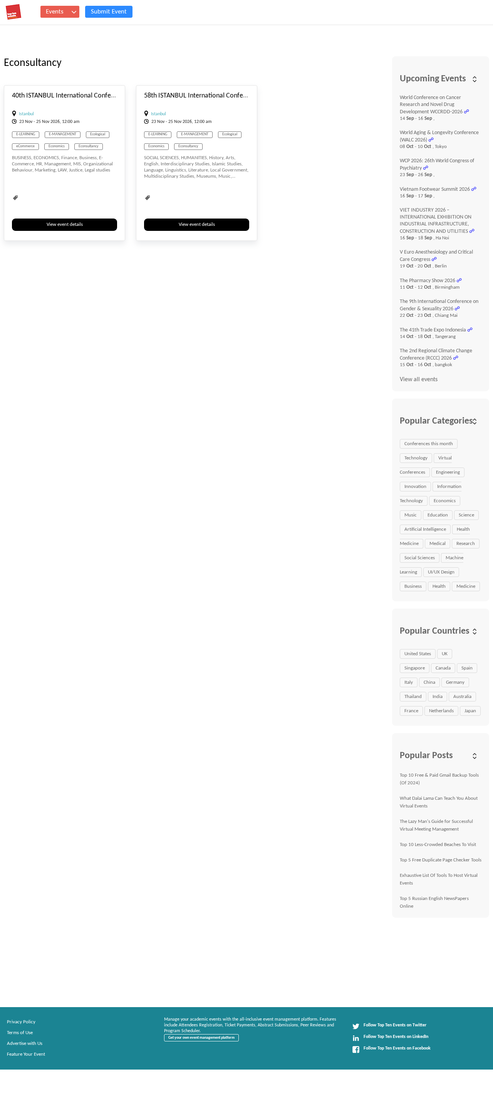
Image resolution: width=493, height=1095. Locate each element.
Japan (470, 710)
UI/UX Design (441, 572)
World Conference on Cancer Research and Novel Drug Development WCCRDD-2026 (431, 105)
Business (413, 586)
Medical (437, 543)
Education (438, 515)
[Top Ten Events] (13, 12)
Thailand (413, 696)
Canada (443, 668)
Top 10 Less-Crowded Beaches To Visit (438, 844)
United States (417, 653)
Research (465, 543)
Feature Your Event (26, 1054)
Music (410, 515)
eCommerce (25, 146)
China (429, 682)
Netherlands (441, 710)
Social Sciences (419, 557)
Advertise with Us (24, 1043)
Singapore (414, 668)
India (438, 696)
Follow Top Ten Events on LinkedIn (396, 1036)
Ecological (97, 134)
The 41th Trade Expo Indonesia (433, 330)
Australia (462, 696)
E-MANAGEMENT (62, 134)
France (411, 710)
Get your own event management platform (201, 1038)
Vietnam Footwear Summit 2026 (435, 189)
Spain (467, 668)
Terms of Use (20, 1032)
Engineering (448, 472)
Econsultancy (89, 146)
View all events (419, 380)
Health (439, 586)
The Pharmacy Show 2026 (427, 281)
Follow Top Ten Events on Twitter (395, 1025)
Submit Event (109, 11)
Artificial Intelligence (425, 529)
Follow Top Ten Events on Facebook (397, 1048)
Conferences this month (428, 443)
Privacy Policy (21, 1021)
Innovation (415, 486)
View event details (65, 224)
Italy (408, 682)
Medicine (465, 586)
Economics (57, 146)
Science (466, 515)
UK (445, 653)
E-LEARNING (25, 134)
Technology (416, 458)
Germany (455, 682)
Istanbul (26, 114)
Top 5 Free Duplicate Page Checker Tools (440, 860)
